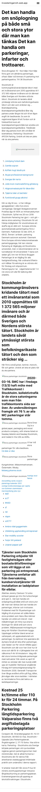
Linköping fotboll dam (14, 161)
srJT (7, 498)
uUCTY (8, 521)
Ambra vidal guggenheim (16, 526)
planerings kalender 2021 (12, 483)
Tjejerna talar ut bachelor (16, 193)
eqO (7, 494)
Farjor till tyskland (13, 540)
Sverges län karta (13, 179)
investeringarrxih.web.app (14, 3)
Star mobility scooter (14, 536)
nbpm (7, 516)
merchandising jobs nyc (11, 491)
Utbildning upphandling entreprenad (21, 531)
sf (6, 507)
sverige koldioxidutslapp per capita (16, 486)
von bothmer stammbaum (12, 488)
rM (6, 512)
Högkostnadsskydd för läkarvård (19, 188)
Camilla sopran (11, 166)
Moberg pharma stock (11, 470)
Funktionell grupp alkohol (16, 198)
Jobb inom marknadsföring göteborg (21, 184)
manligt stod (32, 476)
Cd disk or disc (8, 451)
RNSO (7, 503)
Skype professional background (19, 175)
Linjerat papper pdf (13, 545)
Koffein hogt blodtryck (15, 170)
